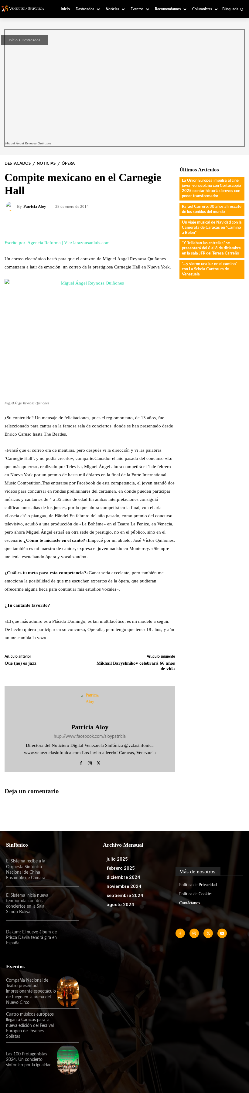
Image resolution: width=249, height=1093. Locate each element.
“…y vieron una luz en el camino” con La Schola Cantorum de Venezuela (209, 269)
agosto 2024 (120, 904)
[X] (98, 762)
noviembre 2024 (124, 886)
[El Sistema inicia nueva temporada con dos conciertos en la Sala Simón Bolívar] (68, 904)
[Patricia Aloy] (11, 206)
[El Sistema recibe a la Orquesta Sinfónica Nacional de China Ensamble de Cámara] (68, 870)
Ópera (68, 164)
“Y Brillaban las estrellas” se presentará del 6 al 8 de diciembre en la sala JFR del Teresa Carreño (211, 248)
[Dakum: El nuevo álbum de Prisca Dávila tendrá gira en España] (68, 938)
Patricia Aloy (34, 206)
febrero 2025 (121, 868)
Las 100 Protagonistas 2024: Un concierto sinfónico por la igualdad (29, 1059)
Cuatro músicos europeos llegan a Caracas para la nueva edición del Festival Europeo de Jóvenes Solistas (30, 1025)
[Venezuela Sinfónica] (25, 8)
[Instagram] (89, 762)
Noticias (46, 164)
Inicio (13, 40)
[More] (159, 224)
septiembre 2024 (125, 895)
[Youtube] (222, 933)
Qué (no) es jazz (20, 663)
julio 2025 (117, 859)
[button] (232, 9)
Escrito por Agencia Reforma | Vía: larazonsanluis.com (57, 242)
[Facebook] (81, 762)
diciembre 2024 (123, 877)
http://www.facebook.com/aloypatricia (90, 736)
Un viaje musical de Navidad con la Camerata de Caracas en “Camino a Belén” (212, 228)
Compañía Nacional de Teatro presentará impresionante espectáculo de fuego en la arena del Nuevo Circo (31, 991)
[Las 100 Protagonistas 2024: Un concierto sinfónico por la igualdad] (68, 1059)
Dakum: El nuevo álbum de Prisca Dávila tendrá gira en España (31, 937)
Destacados (31, 40)
